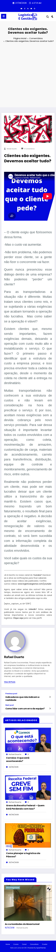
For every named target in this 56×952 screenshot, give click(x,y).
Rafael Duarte (12, 149)
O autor (44, 944)
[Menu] (3, 16)
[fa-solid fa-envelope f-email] (31, 8)
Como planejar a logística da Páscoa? (23, 855)
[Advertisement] (28, 75)
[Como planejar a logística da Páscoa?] (28, 835)
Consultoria (34, 944)
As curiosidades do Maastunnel (22, 924)
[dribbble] (34, 8)
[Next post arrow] (50, 708)
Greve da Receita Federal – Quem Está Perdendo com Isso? (25, 807)
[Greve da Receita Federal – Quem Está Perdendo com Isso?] (28, 787)
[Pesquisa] (47, 17)
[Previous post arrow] (50, 697)
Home (8, 944)
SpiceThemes (41, 948)
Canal (24, 944)
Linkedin (32, 609)
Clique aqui (18, 618)
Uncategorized (12, 887)
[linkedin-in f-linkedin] (28, 8)
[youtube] (21, 8)
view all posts (9, 682)
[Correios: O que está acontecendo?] (28, 740)
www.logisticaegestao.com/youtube (34, 584)
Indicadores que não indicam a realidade (22, 698)
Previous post (11, 694)
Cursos (15, 944)
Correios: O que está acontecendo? (17, 759)
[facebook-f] (25, 8)
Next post (9, 705)
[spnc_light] (52, 17)
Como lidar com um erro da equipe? (25, 708)
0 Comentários (29, 149)
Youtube (37, 575)
